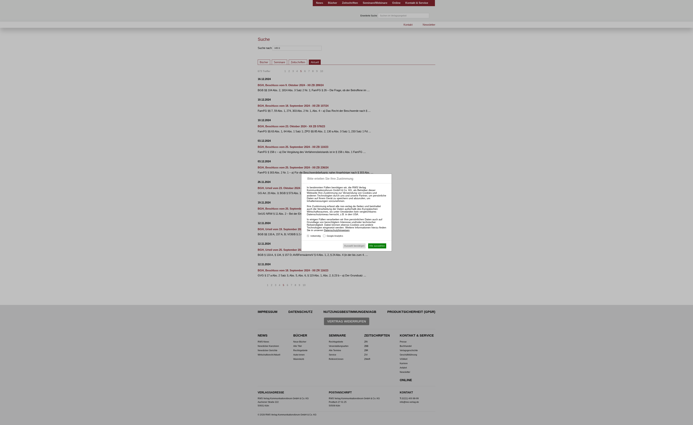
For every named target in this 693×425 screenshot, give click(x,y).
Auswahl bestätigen (354, 245)
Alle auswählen (377, 245)
